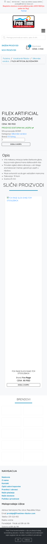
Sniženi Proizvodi (10, 45)
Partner (24, 11)
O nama (5, 480)
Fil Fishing (12, 136)
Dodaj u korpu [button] (23, 385)
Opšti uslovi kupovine (11, 486)
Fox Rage (26, 377)
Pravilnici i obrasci (10, 489)
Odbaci (27, 540)
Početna (6, 58)
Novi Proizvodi (9, 50)
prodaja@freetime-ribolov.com (21, 513)
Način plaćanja (8, 492)
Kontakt (5, 483)
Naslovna (6, 477)
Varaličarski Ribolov (21, 58)
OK (18, 540)
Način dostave (8, 496)
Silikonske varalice (18, 134)
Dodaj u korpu (16, 144)
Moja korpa (36, 46)
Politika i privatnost (10, 499)
